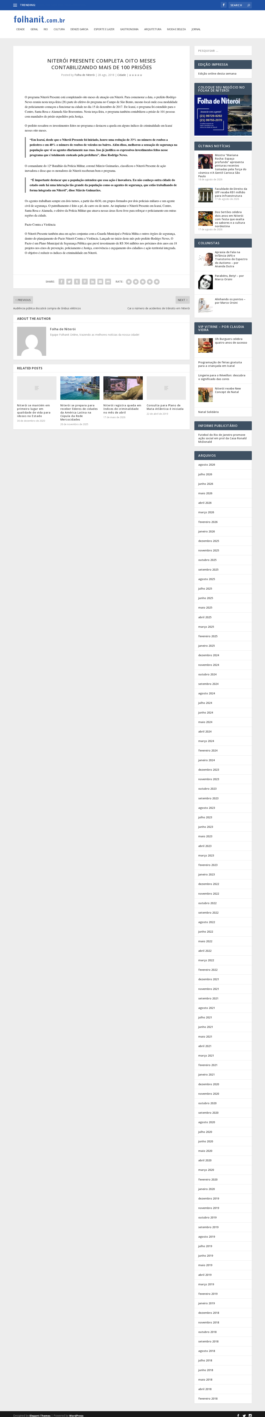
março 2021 (206, 1055)
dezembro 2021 (208, 979)
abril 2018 (204, 1389)
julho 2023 (205, 817)
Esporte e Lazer (104, 29)
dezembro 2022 (208, 884)
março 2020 (206, 1170)
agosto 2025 (206, 579)
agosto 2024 (206, 693)
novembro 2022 (208, 893)
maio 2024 (205, 722)
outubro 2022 (207, 903)
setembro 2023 (208, 798)
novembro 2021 (208, 989)
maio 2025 (205, 607)
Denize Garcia (79, 29)
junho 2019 (205, 1255)
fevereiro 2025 (207, 636)
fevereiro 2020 (207, 1179)
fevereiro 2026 (207, 522)
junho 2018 (205, 1370)
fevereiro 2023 (207, 865)
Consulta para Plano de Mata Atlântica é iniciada (165, 407)
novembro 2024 (208, 665)
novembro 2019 (208, 1208)
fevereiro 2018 (207, 1398)
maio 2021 (205, 1036)
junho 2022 (205, 931)
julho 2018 (205, 1360)
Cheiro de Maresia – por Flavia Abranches (63, 5)
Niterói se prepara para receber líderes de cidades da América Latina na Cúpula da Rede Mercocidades (79, 412)
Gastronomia (129, 29)
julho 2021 (205, 1017)
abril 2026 (204, 503)
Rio (46, 29)
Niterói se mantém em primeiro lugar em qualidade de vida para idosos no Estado (33, 410)
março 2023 (206, 855)
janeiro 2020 (206, 1189)
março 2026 (206, 512)
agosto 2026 (206, 464)
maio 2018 (205, 1379)
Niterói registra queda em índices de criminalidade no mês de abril (122, 408)
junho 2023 (205, 827)
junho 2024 (205, 712)
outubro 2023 (207, 788)
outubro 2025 (207, 560)
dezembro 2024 (208, 655)
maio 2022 (205, 941)
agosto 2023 (206, 808)
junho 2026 (205, 484)
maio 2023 (205, 836)
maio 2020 (205, 1151)
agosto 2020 (206, 1122)
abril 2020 (204, 1160)
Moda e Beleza (176, 29)
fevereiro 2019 (207, 1294)
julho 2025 (205, 588)
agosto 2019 (206, 1236)
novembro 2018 (208, 1322)
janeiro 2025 (206, 645)
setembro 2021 (208, 998)
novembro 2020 (208, 1093)
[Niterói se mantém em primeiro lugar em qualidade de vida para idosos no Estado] (36, 388)
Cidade (20, 29)
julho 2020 (205, 1132)
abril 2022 (204, 951)
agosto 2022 (206, 922)
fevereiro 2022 (207, 970)
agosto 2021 (206, 1008)
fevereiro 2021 (207, 1065)
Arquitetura (152, 29)
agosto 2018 (206, 1351)
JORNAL (195, 29)
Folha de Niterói (84, 75)
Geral (34, 29)
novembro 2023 (208, 779)
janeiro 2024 (206, 760)
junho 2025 (205, 598)
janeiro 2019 (206, 1303)
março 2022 (206, 960)
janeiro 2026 (206, 531)
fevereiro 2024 (207, 750)
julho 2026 (205, 474)
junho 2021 (205, 1027)
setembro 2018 (208, 1341)
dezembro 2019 (208, 1198)
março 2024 (206, 741)
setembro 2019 (208, 1227)
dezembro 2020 (208, 1084)
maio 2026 (205, 493)
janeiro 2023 (206, 874)
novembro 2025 (208, 550)
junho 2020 (205, 1141)
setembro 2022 (208, 912)
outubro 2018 (207, 1332)
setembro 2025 (208, 569)
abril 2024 (204, 731)
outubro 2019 (207, 1217)
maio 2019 (205, 1265)
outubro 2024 (207, 674)
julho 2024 (205, 703)
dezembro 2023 (208, 769)
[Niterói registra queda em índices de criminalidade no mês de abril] (123, 388)
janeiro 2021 (206, 1074)
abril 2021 (204, 1046)
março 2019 (206, 1284)
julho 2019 (205, 1246)
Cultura (59, 29)
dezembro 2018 (208, 1313)
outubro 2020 (207, 1103)
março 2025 (206, 627)
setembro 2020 (208, 1112)
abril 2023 (204, 846)
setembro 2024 (208, 684)
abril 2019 (204, 1275)
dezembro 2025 (208, 541)
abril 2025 (204, 617)
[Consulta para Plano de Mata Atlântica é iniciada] (166, 388)
